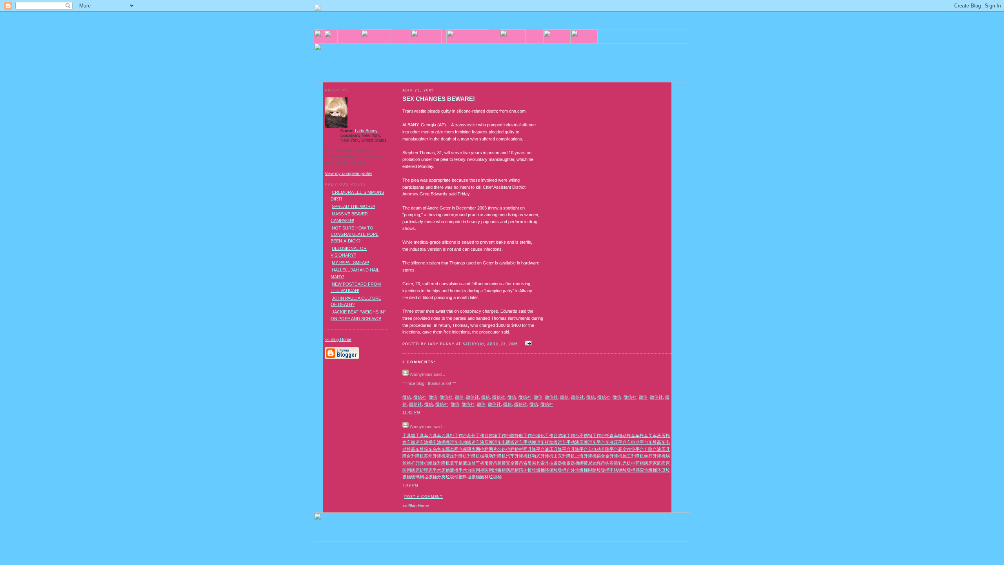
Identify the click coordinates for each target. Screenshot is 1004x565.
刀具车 (434, 435)
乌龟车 (439, 449)
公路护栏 (506, 449)
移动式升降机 (540, 456)
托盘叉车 (648, 435)
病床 (648, 463)
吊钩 (605, 463)
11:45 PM (411, 412)
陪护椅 (525, 470)
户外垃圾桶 (577, 470)
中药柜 (637, 463)
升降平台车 (581, 449)
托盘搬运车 (555, 442)
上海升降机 (586, 456)
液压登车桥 (473, 463)
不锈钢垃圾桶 (622, 470)
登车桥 (456, 463)
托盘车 (611, 435)
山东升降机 (564, 456)
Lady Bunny (366, 130)
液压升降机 (456, 456)
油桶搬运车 (447, 442)
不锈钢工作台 (592, 435)
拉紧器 (555, 463)
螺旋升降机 (439, 463)
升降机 (417, 456)
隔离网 (452, 449)
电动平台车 (642, 442)
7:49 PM (410, 485)
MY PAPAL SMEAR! (350, 262)
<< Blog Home (415, 505)
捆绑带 (581, 463)
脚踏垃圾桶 (598, 470)
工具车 (421, 435)
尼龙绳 (594, 463)
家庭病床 (661, 463)
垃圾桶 (538, 470)
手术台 (464, 470)
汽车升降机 (516, 456)
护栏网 (521, 449)
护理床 (426, 470)
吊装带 (499, 463)
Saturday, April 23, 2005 (490, 344)
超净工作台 (499, 435)
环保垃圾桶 (555, 470)
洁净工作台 (568, 435)
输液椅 (452, 470)
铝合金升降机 (609, 456)
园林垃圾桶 (491, 476)
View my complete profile (348, 173)
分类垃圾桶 (447, 476)
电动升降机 (495, 456)
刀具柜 (447, 435)
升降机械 (475, 456)
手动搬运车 (534, 442)
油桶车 (430, 442)
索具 (544, 463)
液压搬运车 (491, 442)
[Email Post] (527, 343)
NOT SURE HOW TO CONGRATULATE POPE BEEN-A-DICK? (354, 234)
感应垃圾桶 (646, 470)
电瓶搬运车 (512, 442)
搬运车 (417, 442)
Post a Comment (423, 497)
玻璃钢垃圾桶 (424, 476)
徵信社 (419, 397)
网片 (493, 449)
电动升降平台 (605, 449)
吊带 (488, 463)
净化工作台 (547, 435)
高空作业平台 (631, 449)
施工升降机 (633, 456)
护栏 (484, 449)
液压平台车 (620, 442)
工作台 (460, 435)
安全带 (512, 463)
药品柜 (512, 470)
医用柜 (477, 470)
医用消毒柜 (495, 470)
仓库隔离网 (469, 449)
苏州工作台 (478, 435)
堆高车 (659, 442)
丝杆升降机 (655, 456)
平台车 (603, 442)
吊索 (523, 463)
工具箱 (408, 435)
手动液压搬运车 (581, 442)
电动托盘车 (629, 435)
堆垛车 (426, 449)
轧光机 (624, 463)
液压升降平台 (558, 449)
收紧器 (568, 463)
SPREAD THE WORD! (353, 206)
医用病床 (411, 470)
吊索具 (533, 463)
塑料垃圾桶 (469, 476)
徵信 (406, 397)
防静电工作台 (523, 435)
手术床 (439, 470)
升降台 (650, 449)
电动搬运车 (469, 442)
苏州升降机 (435, 456)
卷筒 (613, 463)
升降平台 (536, 449)
